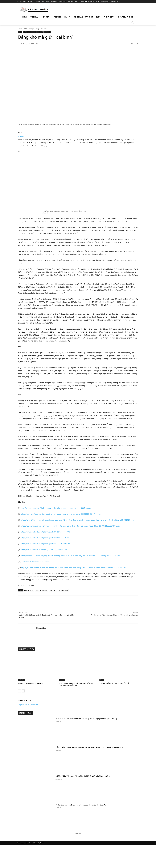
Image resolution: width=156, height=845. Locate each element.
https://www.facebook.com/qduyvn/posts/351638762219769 (45, 538)
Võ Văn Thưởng (63, 590)
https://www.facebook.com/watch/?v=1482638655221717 (44, 550)
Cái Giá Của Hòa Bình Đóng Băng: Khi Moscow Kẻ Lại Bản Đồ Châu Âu (81, 805)
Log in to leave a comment (28, 705)
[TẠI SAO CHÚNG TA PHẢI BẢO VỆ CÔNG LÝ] (118, 667)
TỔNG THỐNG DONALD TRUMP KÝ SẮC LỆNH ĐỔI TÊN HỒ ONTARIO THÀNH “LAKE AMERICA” (90, 747)
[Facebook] (125, 1)
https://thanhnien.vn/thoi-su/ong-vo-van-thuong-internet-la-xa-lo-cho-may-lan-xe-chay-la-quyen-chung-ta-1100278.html (70, 556)
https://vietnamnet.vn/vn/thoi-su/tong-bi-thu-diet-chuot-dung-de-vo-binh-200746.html (55, 508)
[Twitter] (131, 1)
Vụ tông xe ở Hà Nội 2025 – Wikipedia (30, 683)
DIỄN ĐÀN (47, 32)
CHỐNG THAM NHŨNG (30, 32)
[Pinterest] (44, 50)
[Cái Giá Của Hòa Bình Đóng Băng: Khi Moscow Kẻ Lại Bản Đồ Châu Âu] (36, 816)
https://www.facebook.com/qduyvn (35, 562)
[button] (132, 22)
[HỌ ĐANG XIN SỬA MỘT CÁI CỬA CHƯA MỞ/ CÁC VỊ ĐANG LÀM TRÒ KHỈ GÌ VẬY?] (78, 667)
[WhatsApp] (50, 50)
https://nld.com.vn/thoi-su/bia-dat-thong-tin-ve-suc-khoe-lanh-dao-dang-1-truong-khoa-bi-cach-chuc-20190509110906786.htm (73, 568)
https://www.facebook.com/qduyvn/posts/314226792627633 (45, 532)
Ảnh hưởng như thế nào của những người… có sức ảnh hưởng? (114, 615)
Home (20, 29)
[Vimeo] (134, 1)
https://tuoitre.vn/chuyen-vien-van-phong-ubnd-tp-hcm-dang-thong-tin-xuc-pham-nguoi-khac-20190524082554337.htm (70, 526)
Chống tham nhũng (41, 590)
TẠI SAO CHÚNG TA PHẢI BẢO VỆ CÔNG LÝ (114, 683)
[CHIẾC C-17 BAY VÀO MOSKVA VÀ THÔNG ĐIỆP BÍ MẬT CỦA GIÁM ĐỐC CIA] (36, 787)
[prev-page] (19, 690)
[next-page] (23, 690)
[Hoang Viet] (19, 44)
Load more (77, 834)
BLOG (25, 29)
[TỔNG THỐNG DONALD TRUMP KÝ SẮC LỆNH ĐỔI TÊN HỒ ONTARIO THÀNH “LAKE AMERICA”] (36, 759)
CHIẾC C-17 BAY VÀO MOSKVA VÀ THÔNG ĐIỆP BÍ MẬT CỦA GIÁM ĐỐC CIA (83, 776)
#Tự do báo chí (28, 590)
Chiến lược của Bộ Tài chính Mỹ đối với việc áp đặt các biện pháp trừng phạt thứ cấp (86, 719)
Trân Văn (21, 136)
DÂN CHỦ (40, 32)
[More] (55, 50)
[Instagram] (128, 1)
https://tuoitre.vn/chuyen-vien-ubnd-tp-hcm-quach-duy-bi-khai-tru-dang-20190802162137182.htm (61, 514)
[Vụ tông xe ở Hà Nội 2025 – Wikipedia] (37, 667)
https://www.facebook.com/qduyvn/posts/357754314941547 (45, 544)
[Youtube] (137, 1)
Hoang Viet (26, 44)
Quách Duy (53, 590)
